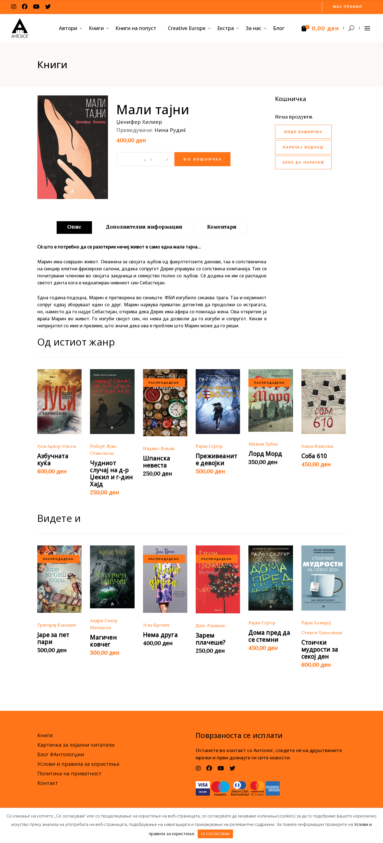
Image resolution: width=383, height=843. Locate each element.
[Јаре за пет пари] (59, 579)
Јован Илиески (317, 446)
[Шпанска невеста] (165, 402)
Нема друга (160, 635)
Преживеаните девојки (216, 459)
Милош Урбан (263, 444)
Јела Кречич (156, 625)
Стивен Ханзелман (321, 632)
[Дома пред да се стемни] (270, 578)
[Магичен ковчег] (112, 576)
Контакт (47, 783)
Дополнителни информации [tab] (144, 226)
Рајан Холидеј (316, 622)
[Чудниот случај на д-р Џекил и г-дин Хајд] (112, 401)
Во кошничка (203, 159)
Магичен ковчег (103, 640)
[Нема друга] (165, 579)
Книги (45, 735)
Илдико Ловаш (158, 448)
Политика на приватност (69, 773)
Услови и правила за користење (78, 763)
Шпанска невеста (156, 461)
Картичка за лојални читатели (75, 744)
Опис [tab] (74, 226)
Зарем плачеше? (211, 638)
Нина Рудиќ (170, 130)
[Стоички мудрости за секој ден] (323, 578)
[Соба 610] (323, 401)
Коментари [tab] (222, 226)
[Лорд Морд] (270, 400)
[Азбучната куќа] (59, 401)
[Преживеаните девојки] (218, 401)
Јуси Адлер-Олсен (56, 446)
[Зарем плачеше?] (218, 579)
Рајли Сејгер (209, 446)
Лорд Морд (265, 454)
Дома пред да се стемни (269, 636)
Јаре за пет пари (53, 638)
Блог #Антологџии (60, 754)
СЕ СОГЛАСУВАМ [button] (215, 833)
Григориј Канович (56, 625)
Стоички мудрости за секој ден (319, 649)
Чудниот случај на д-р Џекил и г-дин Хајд (111, 473)
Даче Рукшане (211, 625)
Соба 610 (314, 456)
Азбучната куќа (52, 459)
